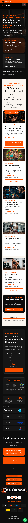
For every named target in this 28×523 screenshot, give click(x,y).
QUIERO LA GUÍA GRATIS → (14, 309)
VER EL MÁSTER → (14, 290)
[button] (16, 4)
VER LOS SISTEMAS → (14, 369)
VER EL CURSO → (14, 181)
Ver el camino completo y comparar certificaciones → (14, 316)
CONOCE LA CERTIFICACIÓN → (14, 143)
